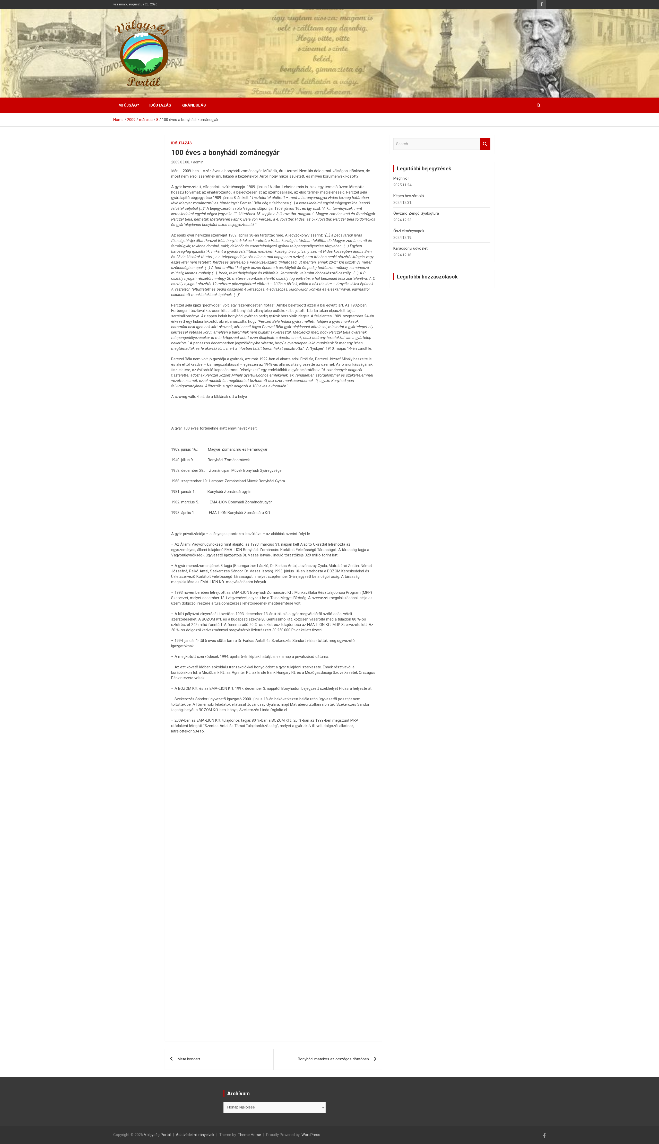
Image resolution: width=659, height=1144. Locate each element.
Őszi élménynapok (408, 231)
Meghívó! (401, 178)
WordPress (310, 1134)
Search (485, 144)
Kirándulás (193, 105)
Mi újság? (128, 105)
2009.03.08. (180, 162)
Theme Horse (249, 1134)
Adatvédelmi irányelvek (195, 1134)
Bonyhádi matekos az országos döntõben (333, 1059)
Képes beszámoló (408, 196)
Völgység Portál (157, 1134)
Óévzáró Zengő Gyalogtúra (416, 213)
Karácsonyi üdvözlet (410, 248)
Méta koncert (189, 1059)
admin (198, 162)
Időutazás (160, 105)
